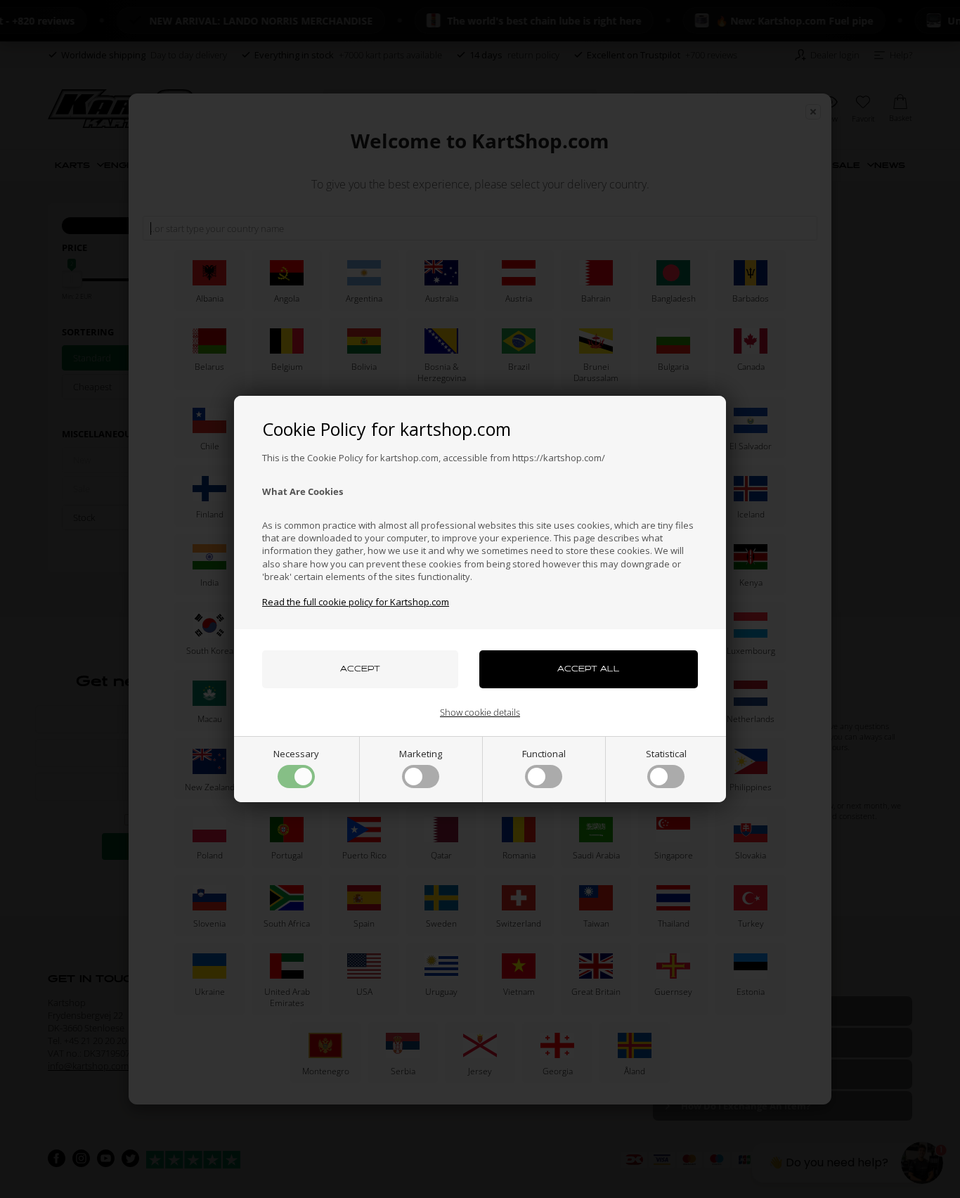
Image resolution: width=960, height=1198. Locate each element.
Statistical (666, 753)
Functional (544, 753)
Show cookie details (480, 712)
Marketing (420, 753)
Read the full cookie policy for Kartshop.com (355, 601)
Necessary (296, 753)
